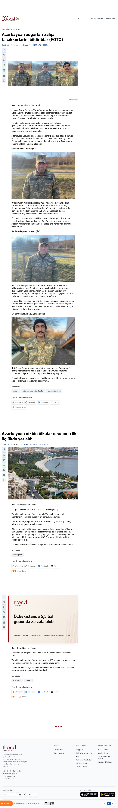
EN (104, 803)
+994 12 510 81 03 (9, 776)
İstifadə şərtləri (103, 750)
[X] (15, 794)
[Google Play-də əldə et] (107, 794)
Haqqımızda (80, 750)
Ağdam (15, 391)
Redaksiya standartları (84, 760)
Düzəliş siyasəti (81, 763)
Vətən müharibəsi (54, 391)
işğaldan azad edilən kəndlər (33, 391)
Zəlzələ (28, 680)
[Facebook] (10, 794)
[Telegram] (25, 794)
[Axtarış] (78, 18)
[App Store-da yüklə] (89, 794)
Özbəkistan (17, 680)
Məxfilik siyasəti (103, 753)
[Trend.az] (10, 18)
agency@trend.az (8, 779)
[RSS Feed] (35, 794)
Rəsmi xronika (59, 753)
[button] (4, 50)
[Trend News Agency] (9, 748)
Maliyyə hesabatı (82, 767)
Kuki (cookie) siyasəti (105, 762)
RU (113, 803)
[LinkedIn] (30, 794)
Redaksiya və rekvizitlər (84, 753)
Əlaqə (78, 756)
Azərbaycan (17, 555)
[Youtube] (20, 794)
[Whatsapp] (5, 794)
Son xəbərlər (58, 750)
